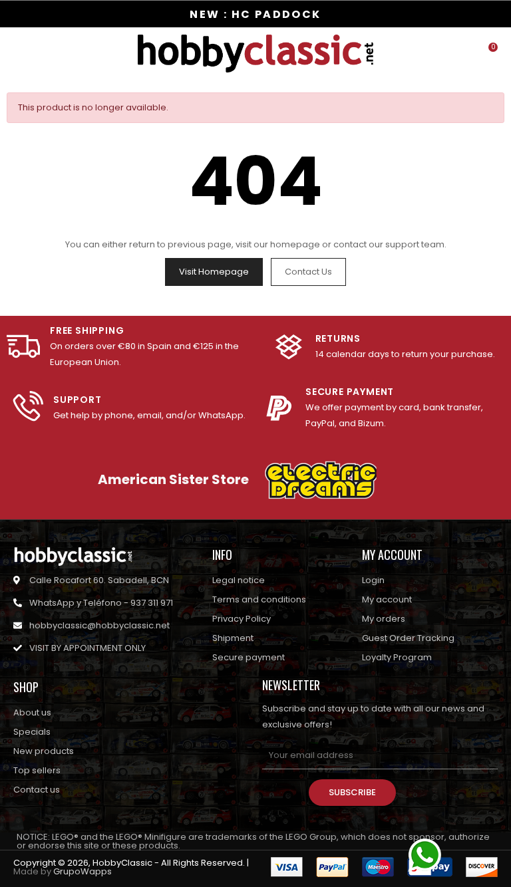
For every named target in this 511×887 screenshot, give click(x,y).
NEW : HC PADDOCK (255, 14)
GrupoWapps (82, 871)
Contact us (308, 271)
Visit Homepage (214, 271)
